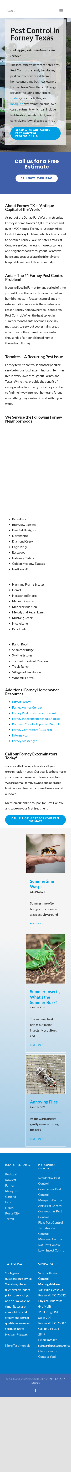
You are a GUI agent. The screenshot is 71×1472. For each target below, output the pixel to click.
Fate (8, 1202)
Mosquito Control (50, 1200)
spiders (15, 98)
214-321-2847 (57, 1379)
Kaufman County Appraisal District (35, 724)
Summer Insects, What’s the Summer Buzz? (45, 997)
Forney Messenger (24, 741)
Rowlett (10, 1180)
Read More (35, 923)
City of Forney (21, 702)
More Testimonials (17, 1345)
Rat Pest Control (49, 1245)
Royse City (12, 1213)
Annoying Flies (44, 1101)
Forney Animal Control (27, 707)
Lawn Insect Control (51, 1250)
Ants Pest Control (50, 1206)
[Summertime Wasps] (45, 853)
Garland (10, 1196)
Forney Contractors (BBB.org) (32, 730)
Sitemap (36, 1382)
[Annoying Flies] (45, 1074)
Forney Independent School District (36, 719)
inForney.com (21, 735)
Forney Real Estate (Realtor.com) (34, 713)
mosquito (16, 104)
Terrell (9, 1219)
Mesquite (11, 1191)
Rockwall (11, 1174)
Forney (9, 1185)
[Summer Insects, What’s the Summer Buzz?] (45, 959)
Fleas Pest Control (50, 1222)
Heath (9, 1208)
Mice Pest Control (50, 1239)
